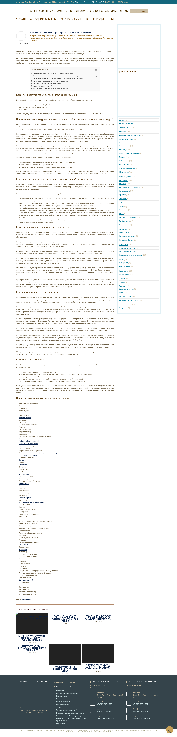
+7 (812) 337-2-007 (81, 2)
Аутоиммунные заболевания (129, 135)
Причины (122, 195)
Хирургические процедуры (128, 300)
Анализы (122, 183)
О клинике (60, 690)
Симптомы (123, 198)
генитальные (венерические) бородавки (44, 453)
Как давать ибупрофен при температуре (47, 83)
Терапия (122, 278)
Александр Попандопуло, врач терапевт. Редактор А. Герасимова (60, 32)
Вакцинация (123, 210)
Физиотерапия (124, 225)
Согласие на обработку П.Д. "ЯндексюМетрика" (70, 720)
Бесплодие (123, 150)
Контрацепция (124, 165)
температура (26, 600)
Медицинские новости (127, 248)
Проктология (123, 271)
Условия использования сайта (67, 710)
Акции (121, 120)
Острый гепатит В (26, 580)
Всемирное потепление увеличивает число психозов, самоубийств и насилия (65, 618)
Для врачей (123, 263)
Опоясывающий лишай (28, 455)
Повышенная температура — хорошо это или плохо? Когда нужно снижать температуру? (65, 76)
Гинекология (123, 143)
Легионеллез (24, 483)
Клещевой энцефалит (27, 439)
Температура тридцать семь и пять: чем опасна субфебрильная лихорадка (97, 667)
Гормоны (122, 157)
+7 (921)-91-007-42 (97, 2)
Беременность (124, 146)
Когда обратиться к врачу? (42, 86)
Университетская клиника (89, 6)
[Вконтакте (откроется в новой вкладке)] (157, 2)
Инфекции (123, 229)
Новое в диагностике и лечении (130, 255)
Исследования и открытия (128, 251)
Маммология (123, 244)
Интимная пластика (126, 289)
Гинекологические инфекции (129, 153)
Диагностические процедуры (129, 187)
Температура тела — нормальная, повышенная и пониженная (32, 648)
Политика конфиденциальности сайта (70, 713)
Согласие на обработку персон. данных (70, 716)
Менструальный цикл (127, 168)
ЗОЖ (121, 207)
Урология (122, 282)
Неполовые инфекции (127, 236)
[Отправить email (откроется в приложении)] (160, 2)
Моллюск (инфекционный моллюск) (33, 502)
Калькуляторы (124, 191)
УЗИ (120, 202)
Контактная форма (63, 702)
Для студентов (124, 266)
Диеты (121, 213)
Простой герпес (25, 498)
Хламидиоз (23, 465)
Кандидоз (22, 460)
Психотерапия (124, 275)
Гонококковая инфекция (28, 443)
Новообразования (125, 296)
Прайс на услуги (62, 696)
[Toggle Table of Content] (95, 70)
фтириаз (32, 519)
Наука (121, 260)
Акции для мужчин (126, 127)
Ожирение (123, 308)
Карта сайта (60, 724)
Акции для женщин (126, 123)
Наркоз (121, 293)
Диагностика (123, 180)
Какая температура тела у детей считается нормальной (53, 73)
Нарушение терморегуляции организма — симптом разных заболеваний (32, 638)
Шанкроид (23, 549)
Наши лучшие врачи (63, 699)
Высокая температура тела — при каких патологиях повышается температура (97, 617)
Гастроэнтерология (126, 139)
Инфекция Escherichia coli (29, 441)
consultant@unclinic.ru (105, 718)
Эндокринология (125, 305)
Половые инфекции (126, 240)
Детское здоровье (125, 177)
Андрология (123, 132)
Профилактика (124, 221)
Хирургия (122, 286)
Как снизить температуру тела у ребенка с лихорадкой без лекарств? (58, 78)
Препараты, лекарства (127, 217)
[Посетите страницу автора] (21, 36)
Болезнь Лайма (25, 417)
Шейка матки (124, 172)
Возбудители (124, 232)
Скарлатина (23, 545)
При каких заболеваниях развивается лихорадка (50, 89)
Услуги (58, 707)
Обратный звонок (62, 704)
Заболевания (124, 161)
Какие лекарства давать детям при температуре (50, 81)
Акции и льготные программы (67, 693)
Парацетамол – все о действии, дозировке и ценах (65, 669)
